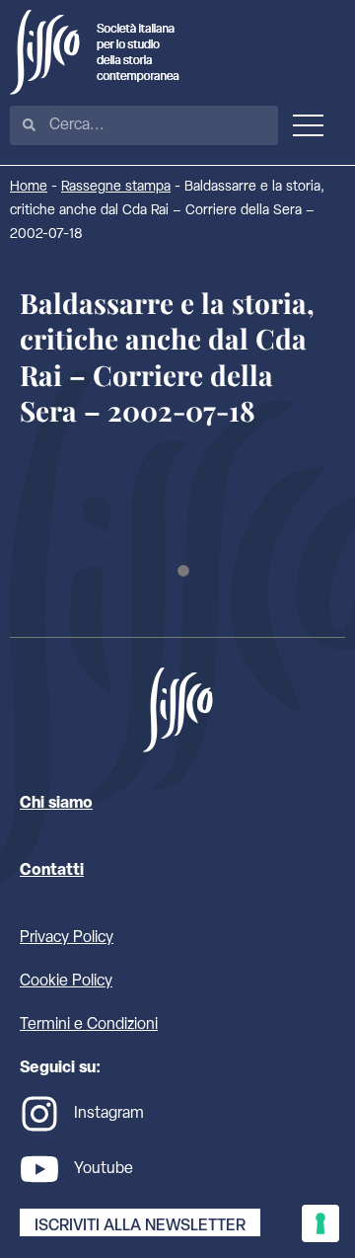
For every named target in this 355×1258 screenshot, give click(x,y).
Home (28, 187)
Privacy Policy (66, 938)
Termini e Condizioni (89, 1025)
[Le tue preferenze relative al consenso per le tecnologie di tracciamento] (320, 1223)
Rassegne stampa (116, 187)
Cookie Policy (66, 981)
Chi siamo (56, 804)
